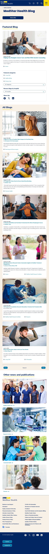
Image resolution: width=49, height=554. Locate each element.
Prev (6, 367)
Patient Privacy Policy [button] (7, 519)
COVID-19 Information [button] (30, 504)
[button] (30, 3)
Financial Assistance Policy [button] (8, 511)
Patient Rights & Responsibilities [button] (33, 519)
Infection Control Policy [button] (8, 513)
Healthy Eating (8, 78)
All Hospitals (8, 91)
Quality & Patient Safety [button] (30, 521)
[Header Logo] (6, 2)
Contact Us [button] (7, 545)
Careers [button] (7, 541)
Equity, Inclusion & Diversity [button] (9, 508)
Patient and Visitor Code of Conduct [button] (33, 517)
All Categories (8, 84)
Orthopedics (29, 359)
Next (43, 367)
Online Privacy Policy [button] (7, 517)
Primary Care (8, 81)
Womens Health (9, 191)
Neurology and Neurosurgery (11, 149)
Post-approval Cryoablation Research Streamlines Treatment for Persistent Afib (23, 307)
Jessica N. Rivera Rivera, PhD (11, 265)
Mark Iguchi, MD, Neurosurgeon (11, 141)
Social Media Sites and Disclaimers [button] (10, 524)
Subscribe (13, 18)
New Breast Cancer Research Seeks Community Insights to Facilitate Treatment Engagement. (23, 263)
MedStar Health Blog (7, 7)
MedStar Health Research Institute (33, 274)
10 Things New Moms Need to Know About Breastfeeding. (18, 181)
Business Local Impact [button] (7, 504)
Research (28, 317)
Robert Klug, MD (8, 351)
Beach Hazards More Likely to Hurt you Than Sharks (16, 349)
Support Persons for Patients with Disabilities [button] (33, 524)
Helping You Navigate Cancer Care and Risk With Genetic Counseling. (24, 58)
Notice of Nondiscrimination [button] (31, 515)
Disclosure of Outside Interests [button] (32, 506)
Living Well (7, 75)
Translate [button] (7, 527)
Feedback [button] (27, 508)
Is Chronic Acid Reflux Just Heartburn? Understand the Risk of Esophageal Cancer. (23, 222)
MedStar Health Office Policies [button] (9, 515)
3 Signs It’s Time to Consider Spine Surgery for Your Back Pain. (18, 139)
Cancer (6, 66)
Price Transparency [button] (7, 521)
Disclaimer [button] (4, 506)
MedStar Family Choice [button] (30, 513)
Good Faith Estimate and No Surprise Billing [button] (35, 511)
